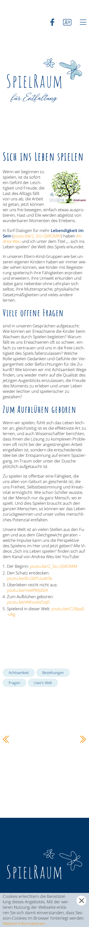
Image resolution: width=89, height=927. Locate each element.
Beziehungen (53, 672)
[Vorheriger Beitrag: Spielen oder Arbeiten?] (6, 741)
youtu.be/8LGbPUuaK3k (29, 578)
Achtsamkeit (19, 672)
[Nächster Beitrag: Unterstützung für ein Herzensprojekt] (83, 741)
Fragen (14, 682)
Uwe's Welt (43, 682)
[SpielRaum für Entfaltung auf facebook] (52, 22)
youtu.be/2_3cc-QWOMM (37, 236)
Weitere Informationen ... (26, 923)
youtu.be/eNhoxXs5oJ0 (28, 602)
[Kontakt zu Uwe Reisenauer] (67, 22)
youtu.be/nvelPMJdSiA (27, 590)
